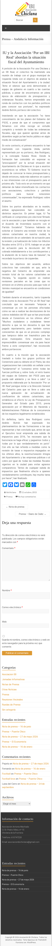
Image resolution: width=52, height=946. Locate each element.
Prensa (9, 496)
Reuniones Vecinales (12, 699)
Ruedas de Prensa (11, 704)
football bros (8, 778)
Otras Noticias (9, 689)
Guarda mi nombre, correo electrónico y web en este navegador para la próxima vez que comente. (26, 643)
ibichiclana (11, 492)
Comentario (8, 548)
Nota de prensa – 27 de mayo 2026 (20, 736)
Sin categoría (8, 709)
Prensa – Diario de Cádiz (32, 514)
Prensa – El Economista (14, 741)
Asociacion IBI (9, 674)
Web (4, 621)
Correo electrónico (12, 607)
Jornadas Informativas (13, 679)
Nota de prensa (15, 506)
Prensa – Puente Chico (13, 731)
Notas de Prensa (10, 684)
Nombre (7, 590)
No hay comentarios (27, 496)
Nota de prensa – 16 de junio (16, 726)
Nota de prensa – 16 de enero (17, 746)
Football (6, 773)
